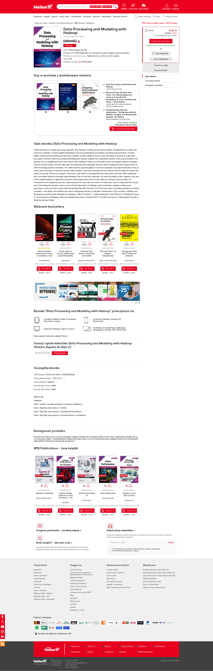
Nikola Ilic (102, 261)
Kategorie (38, 16)
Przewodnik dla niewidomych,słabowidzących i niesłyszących (81, 574)
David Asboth (129, 261)
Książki (47, 16)
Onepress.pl (75, 646)
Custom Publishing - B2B (152, 581)
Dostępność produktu (153, 85)
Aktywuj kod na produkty (42, 584)
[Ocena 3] (76, 56)
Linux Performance (108, 493)
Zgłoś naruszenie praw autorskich (118, 587)
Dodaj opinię (59, 353)
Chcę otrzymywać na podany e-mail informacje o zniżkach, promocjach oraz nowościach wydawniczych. (135, 550)
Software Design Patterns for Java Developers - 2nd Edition (65, 496)
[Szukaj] (115, 6)
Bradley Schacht (118, 106)
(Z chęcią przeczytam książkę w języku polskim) (109, 53)
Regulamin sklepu (76, 577)
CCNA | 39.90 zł (95, 6)
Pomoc (64, 336)
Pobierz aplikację (144, 16)
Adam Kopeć (65, 261)
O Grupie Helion (112, 570)
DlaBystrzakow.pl (128, 646)
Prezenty (37, 587)
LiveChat (73, 604)
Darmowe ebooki (120, 16)
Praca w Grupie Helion (151, 584)
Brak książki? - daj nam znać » (54, 542)
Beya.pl (90, 652)
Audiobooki (76, 16)
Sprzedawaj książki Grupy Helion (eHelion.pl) (159, 573)
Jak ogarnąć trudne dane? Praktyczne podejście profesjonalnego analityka (129, 255)
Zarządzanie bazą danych (71, 411)
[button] (138, 226)
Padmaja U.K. (129, 500)
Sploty (124, 652)
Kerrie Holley (86, 500)
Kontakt (73, 607)
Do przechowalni (160, 70)
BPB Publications (82, 53)
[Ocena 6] (84, 56)
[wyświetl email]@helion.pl (79, 663)
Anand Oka (51, 498)
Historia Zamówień (40, 576)
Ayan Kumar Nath (108, 498)
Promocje (87, 16)
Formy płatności (76, 589)
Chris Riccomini (124, 119)
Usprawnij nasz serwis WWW (80, 592)
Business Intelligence (73, 404)
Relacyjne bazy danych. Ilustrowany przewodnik (87, 253)
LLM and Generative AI (87, 494)
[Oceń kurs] (42, 353)
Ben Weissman (112, 261)
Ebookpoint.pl (160, 646)
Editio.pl (107, 646)
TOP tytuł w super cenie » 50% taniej (159, 23)
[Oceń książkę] (78, 56)
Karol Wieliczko (44, 261)
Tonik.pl (176, 661)
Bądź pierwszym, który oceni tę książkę (103, 56)
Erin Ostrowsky (120, 104)
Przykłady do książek (114, 581)
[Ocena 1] (71, 56)
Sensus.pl (91, 646)
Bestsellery (106, 16)
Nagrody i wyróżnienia (114, 584)
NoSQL (64, 408)
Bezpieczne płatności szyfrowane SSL (55, 634)
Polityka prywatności (77, 580)
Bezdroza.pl (142, 646)
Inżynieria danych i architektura (73, 415)
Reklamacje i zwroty (77, 610)
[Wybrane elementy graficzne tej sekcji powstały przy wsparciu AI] (139, 303)
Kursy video (64, 16)
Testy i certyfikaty (40, 590)
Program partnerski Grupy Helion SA (156, 570)
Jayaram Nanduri (41, 498)
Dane (36, 404)
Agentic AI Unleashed (44, 493)
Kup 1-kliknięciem (161, 59)
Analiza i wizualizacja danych (51, 404)
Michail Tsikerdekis (92, 261)
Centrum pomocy (76, 570)
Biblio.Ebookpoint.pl (145, 652)
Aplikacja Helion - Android (43, 593)
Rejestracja (38, 573)
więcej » (136, 551)
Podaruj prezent (172, 16)
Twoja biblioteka (39, 578)
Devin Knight (110, 104)
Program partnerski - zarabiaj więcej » (58, 530)
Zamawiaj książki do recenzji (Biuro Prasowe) (159, 576)
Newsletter (74, 598)
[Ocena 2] (73, 56)
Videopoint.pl (75, 652)
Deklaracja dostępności (78, 583)
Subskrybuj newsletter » (120, 530)
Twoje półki (38, 581)
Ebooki (55, 16)
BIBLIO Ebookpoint (150, 578)
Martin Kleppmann (112, 119)
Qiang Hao (81, 261)
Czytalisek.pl (109, 652)
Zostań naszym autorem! (115, 573)
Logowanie (37, 570)
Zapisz (171, 542)
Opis (150, 76)
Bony (158, 16)
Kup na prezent (162, 53)
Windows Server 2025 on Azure (129, 494)
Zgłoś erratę (38, 397)
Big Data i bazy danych (49, 408)
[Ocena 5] (81, 56)
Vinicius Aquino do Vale (78, 50)
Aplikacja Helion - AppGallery (44, 599)
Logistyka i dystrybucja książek (154, 587)
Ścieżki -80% (107, 6)
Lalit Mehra (65, 502)
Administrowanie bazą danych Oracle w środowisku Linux (44, 253)
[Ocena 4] (79, 56)
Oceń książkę (111, 576)
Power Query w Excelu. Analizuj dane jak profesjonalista (65, 253)
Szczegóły (152, 81)
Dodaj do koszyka (160, 41)
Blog (71, 595)
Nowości (96, 16)
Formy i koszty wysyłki (78, 586)
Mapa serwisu (75, 601)
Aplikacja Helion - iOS (41, 596)
